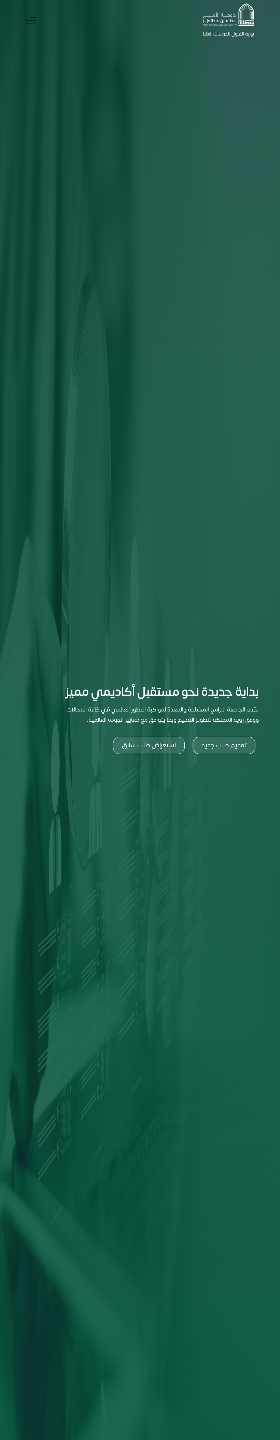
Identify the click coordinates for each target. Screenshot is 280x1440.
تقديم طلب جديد (224, 745)
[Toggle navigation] (30, 21)
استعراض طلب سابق (149, 745)
